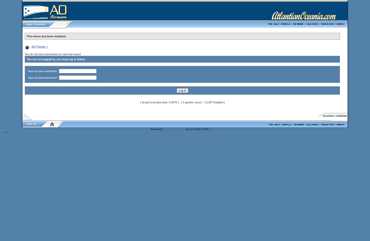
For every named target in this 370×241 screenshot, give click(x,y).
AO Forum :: (39, 46)
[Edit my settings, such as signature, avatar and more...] (286, 28)
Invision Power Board (175, 129)
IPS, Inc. (214, 129)
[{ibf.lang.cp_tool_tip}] (287, 126)
